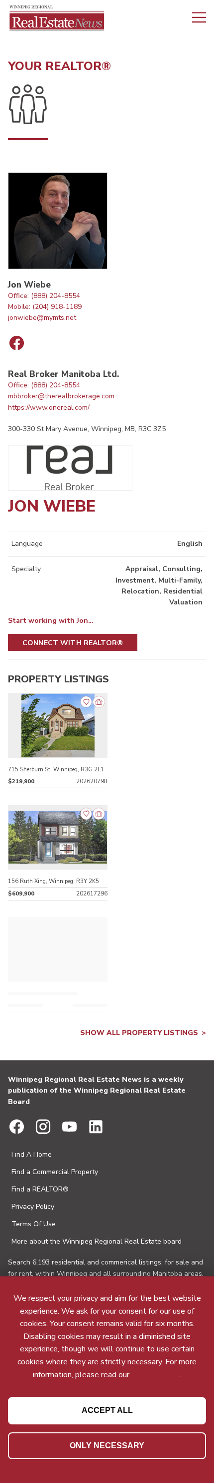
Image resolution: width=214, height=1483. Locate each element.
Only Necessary (107, 1445)
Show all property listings (139, 1033)
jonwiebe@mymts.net (42, 317)
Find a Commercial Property (54, 1172)
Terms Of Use (33, 1224)
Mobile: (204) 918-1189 (45, 306)
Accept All (107, 1410)
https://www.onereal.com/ (49, 407)
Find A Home (31, 1154)
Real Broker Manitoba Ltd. (63, 374)
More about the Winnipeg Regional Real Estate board (96, 1241)
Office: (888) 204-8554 (44, 295)
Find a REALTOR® (40, 1189)
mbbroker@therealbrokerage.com (61, 396)
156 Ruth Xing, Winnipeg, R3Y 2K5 (53, 881)
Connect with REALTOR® (72, 643)
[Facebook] (16, 343)
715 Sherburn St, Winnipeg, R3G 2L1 (56, 769)
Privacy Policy (32, 1206)
